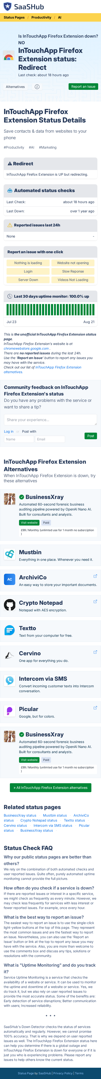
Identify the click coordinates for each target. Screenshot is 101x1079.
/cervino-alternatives (20, 648)
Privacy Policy (63, 1073)
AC (9, 579)
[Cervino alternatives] (9, 655)
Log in (9, 431)
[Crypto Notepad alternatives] (9, 604)
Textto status (74, 820)
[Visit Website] (95, 576)
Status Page (26, 1073)
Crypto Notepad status (38, 820)
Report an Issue (83, 86)
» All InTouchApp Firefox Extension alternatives (51, 788)
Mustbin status (55, 815)
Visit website (29, 522)
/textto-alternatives (19, 623)
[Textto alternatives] (9, 630)
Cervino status (15, 825)
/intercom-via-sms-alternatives (28, 674)
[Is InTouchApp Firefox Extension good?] (37, 86)
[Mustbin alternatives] (9, 554)
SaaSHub (45, 1073)
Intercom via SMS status (53, 825)
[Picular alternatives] (9, 711)
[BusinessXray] (9, 499)
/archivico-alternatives (21, 572)
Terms (79, 1073)
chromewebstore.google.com (26, 348)
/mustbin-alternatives (21, 547)
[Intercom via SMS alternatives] (9, 680)
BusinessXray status (20, 815)
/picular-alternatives (19, 704)
